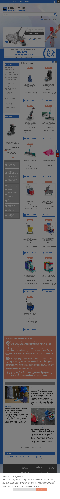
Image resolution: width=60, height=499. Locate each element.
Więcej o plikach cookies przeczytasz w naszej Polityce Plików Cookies (20, 486)
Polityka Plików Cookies (40, 483)
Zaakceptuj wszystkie (42, 489)
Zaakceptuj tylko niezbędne (20, 489)
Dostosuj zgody (31, 489)
